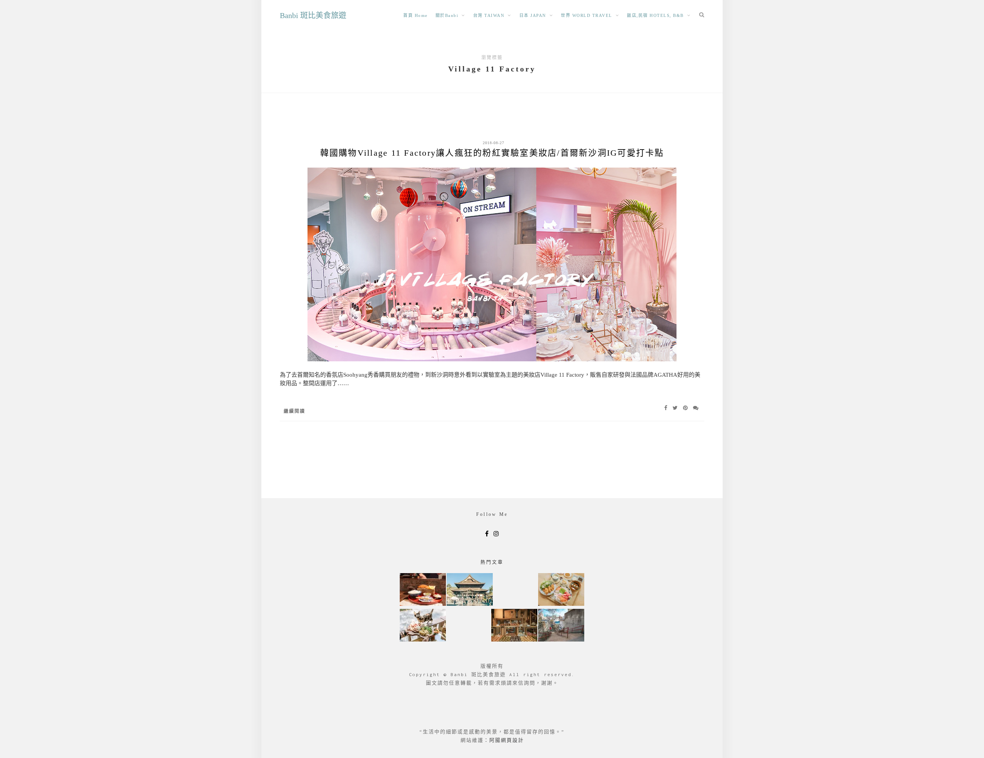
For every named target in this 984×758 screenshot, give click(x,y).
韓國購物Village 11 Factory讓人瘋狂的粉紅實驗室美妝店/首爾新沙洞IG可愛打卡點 (492, 153)
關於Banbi (447, 15)
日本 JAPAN (532, 15)
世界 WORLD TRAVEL (586, 15)
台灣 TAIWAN (489, 15)
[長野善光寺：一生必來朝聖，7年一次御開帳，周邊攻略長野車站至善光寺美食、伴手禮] (470, 590)
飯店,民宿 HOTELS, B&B (655, 15)
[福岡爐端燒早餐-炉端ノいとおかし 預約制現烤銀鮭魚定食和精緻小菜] (423, 590)
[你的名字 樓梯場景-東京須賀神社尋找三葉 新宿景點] (561, 626)
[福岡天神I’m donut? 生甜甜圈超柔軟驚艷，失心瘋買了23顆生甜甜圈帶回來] (514, 626)
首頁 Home (415, 15)
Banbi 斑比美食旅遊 (313, 15)
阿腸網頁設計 (506, 740)
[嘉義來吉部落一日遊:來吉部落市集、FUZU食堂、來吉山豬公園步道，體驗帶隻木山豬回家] (423, 626)
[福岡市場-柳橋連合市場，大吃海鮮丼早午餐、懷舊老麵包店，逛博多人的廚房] (561, 590)
